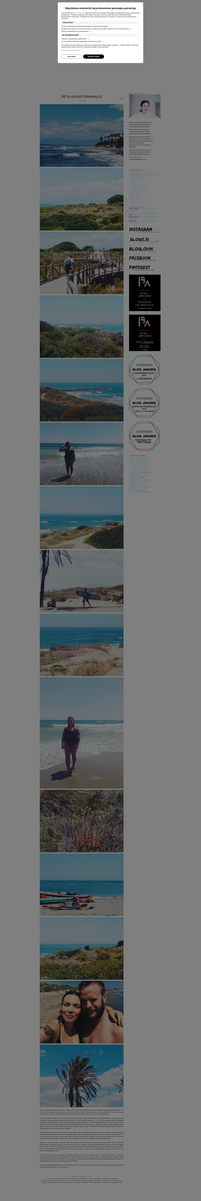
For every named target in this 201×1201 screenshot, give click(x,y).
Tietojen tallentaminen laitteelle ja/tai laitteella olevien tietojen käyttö (84, 26)
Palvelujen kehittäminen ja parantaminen (75, 31)
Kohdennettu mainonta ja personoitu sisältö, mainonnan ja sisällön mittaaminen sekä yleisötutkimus (95, 29)
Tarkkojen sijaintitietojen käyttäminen (74, 39)
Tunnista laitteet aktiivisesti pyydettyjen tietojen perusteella (81, 41)
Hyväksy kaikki (93, 57)
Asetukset (71, 57)
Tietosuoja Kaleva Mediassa (70, 50)
